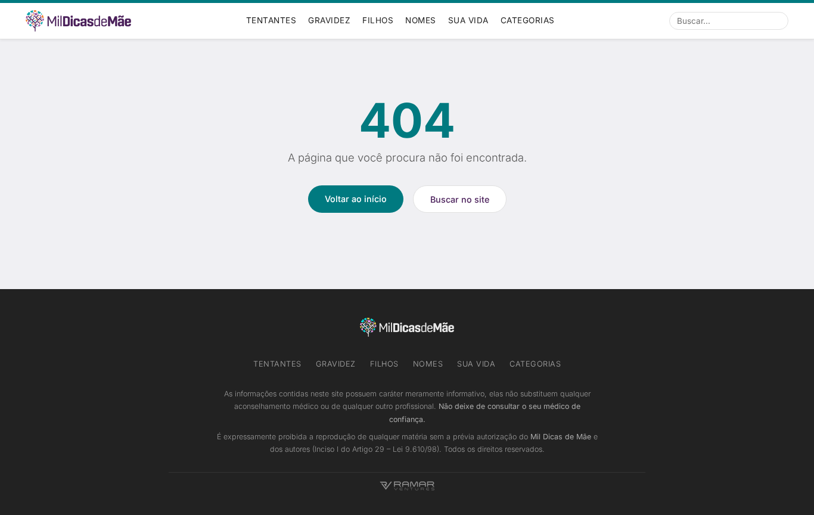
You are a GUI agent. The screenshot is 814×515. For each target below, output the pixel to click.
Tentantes (271, 20)
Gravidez (329, 20)
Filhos (377, 20)
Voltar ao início (356, 199)
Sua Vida (468, 20)
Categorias (528, 20)
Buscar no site (459, 199)
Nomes (420, 20)
